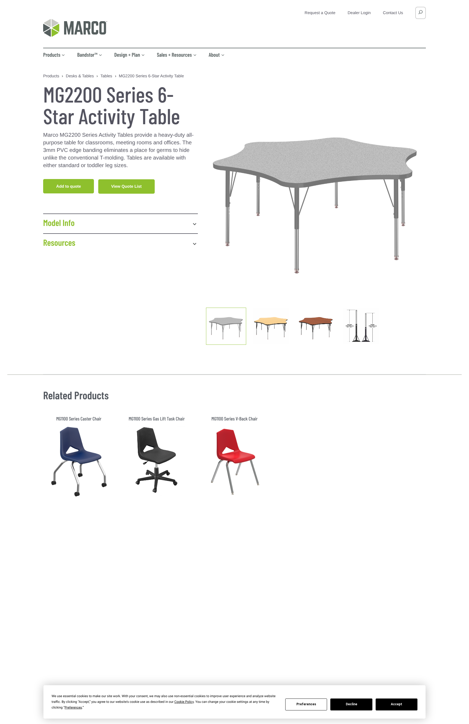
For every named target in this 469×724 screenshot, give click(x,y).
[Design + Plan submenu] (143, 54)
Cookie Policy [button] (184, 702)
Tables (106, 76)
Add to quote (68, 186)
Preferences (306, 704)
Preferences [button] (73, 707)
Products (51, 76)
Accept (396, 704)
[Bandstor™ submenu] (100, 54)
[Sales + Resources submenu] (195, 54)
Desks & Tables (80, 76)
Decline (351, 704)
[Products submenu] (63, 54)
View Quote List (126, 186)
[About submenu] (222, 54)
